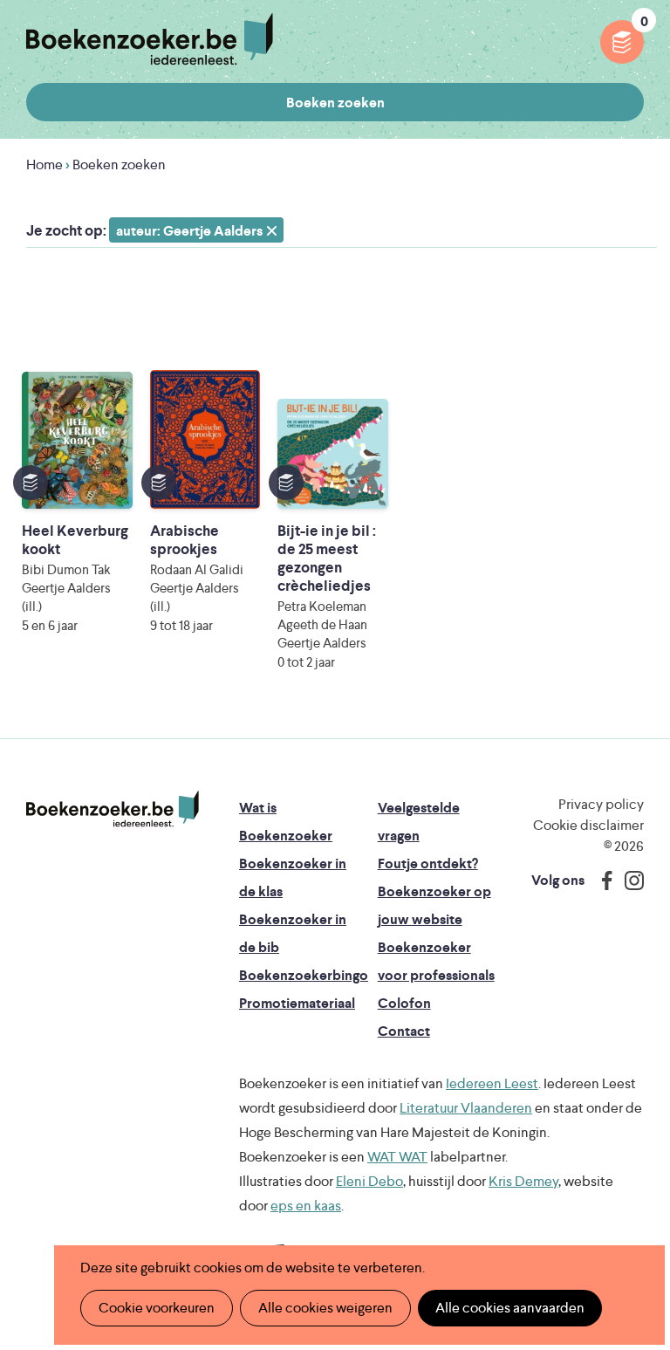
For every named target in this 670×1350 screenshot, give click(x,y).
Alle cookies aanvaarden (510, 1308)
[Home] (112, 809)
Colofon (404, 1003)
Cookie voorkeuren (157, 1308)
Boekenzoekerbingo (303, 975)
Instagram (628, 880)
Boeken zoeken (335, 102)
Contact (404, 1031)
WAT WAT (397, 1157)
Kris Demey (523, 1181)
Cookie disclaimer (588, 825)
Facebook (602, 880)
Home (44, 164)
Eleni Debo (369, 1181)
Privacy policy (601, 804)
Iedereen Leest (492, 1083)
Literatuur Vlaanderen (466, 1108)
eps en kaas (305, 1205)
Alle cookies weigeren (325, 1308)
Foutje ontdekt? (428, 863)
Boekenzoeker (149, 39)
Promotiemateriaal (297, 1003)
